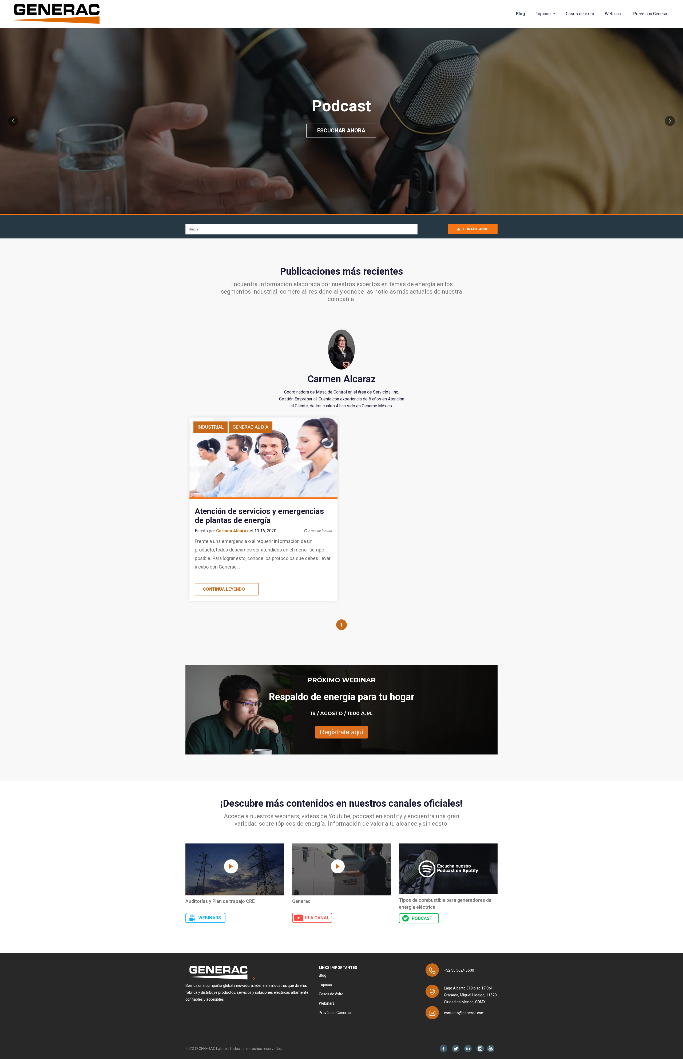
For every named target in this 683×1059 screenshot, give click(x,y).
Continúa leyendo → (226, 589)
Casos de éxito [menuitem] (580, 13)
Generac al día (250, 427)
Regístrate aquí (341, 732)
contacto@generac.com (464, 1013)
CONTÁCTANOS (475, 229)
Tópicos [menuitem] (543, 13)
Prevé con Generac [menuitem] (650, 13)
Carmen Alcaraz (232, 530)
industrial (210, 427)
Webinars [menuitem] (613, 13)
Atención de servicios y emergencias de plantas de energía (259, 516)
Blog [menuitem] (520, 13)
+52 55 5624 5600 (459, 970)
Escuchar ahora (341, 130)
